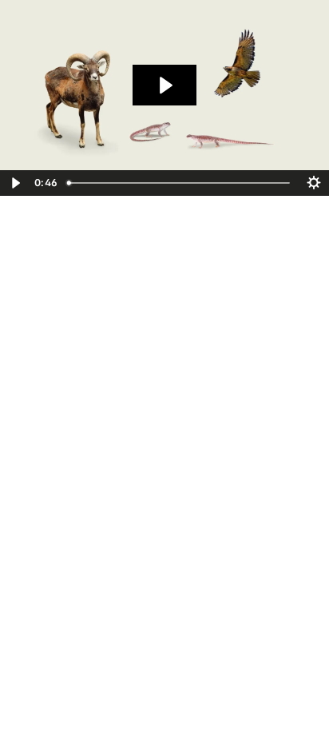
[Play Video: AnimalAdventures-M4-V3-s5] (164, 85)
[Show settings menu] (314, 183)
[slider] (180, 183)
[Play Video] (15, 183)
